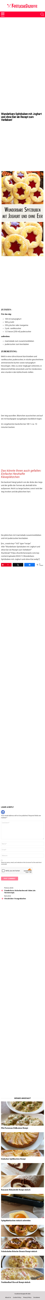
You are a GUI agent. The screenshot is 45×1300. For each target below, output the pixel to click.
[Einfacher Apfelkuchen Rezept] (22, 1144)
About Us (8, 1297)
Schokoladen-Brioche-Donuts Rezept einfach (19, 1251)
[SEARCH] (42, 14)
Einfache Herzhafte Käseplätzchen (13, 475)
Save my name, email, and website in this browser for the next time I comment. (21, 863)
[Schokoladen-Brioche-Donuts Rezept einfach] (22, 1237)
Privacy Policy (27, 1297)
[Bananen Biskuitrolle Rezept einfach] (22, 1175)
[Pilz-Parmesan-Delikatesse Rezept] (22, 1113)
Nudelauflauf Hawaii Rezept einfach (15, 1282)
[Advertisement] (22, 43)
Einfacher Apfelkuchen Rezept (13, 1159)
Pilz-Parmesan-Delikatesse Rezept (14, 1128)
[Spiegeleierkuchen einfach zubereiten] (22, 1206)
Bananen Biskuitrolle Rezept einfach (15, 1190)
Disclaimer (36, 1297)
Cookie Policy (17, 1297)
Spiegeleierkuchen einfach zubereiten (16, 1220)
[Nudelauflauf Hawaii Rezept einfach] (22, 1268)
